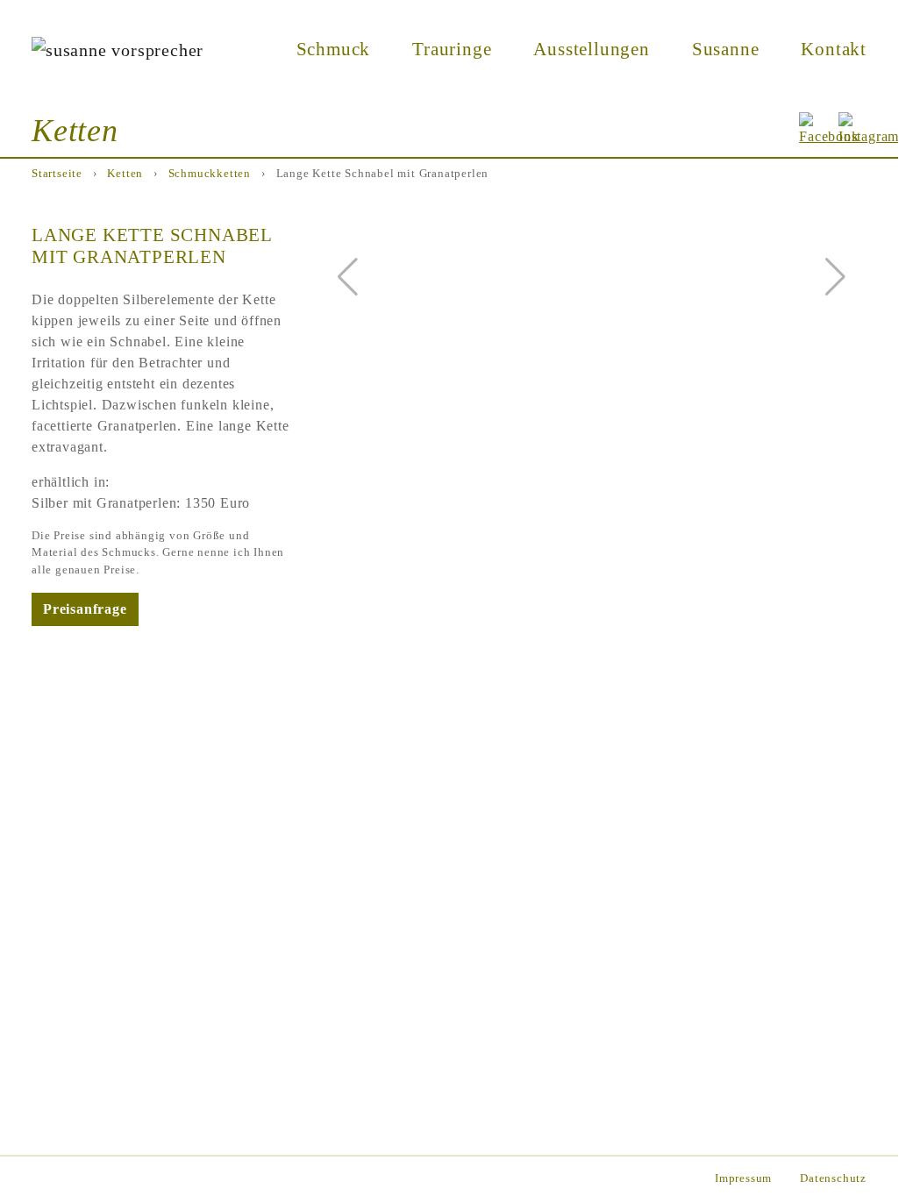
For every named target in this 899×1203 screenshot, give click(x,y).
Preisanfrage (85, 609)
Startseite (57, 173)
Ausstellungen (591, 49)
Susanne (726, 49)
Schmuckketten (209, 173)
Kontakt (834, 49)
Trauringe (451, 49)
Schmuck (333, 49)
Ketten (125, 173)
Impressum (743, 1178)
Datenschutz (833, 1178)
